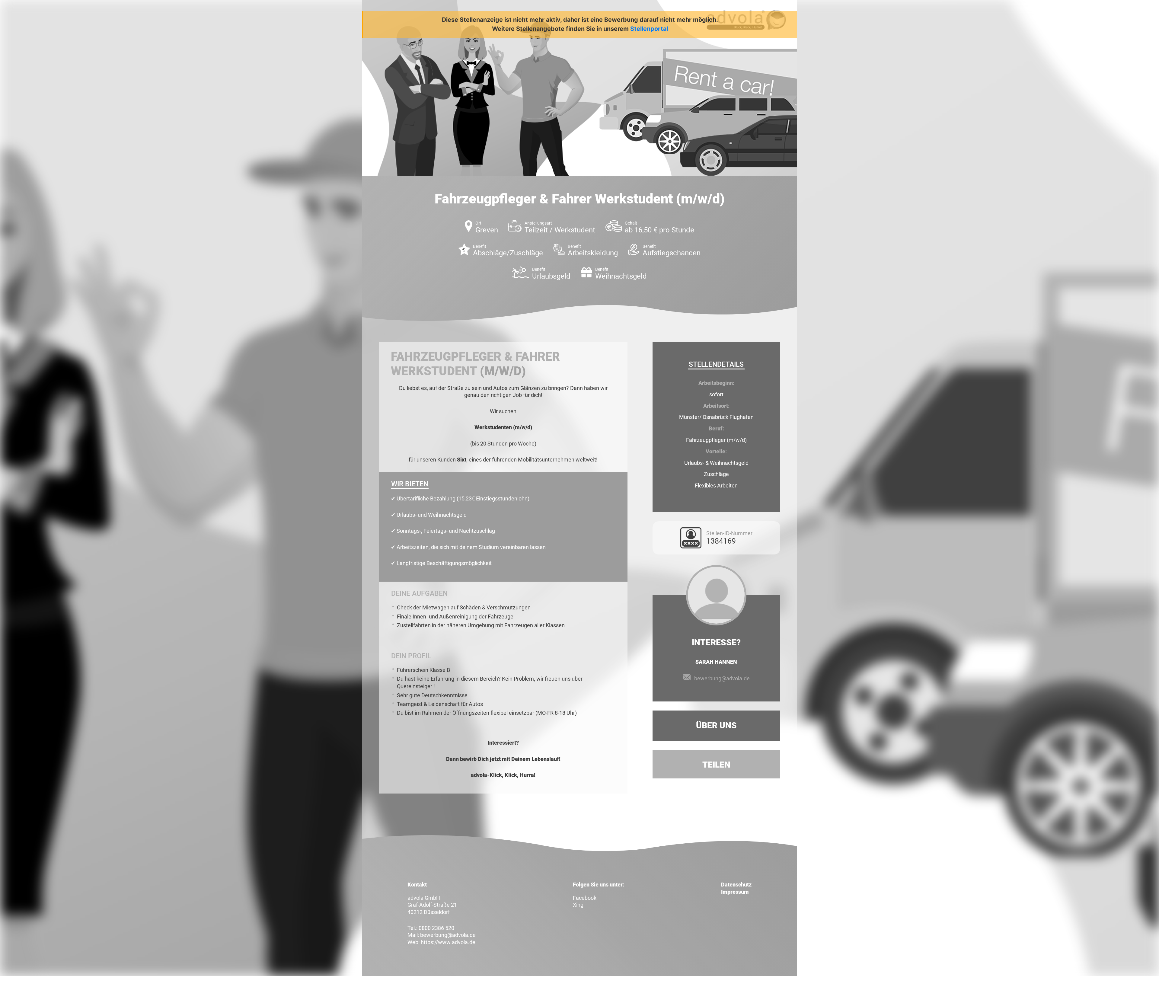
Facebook (584, 898)
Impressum (735, 892)
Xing (578, 905)
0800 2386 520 (436, 928)
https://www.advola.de (448, 942)
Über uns (716, 725)
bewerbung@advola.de (722, 678)
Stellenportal (649, 28)
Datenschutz (736, 884)
